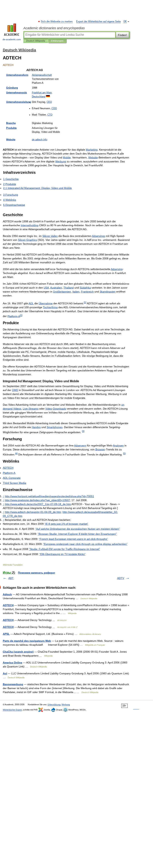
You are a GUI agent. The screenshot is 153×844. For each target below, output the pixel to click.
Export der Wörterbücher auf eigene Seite (98, 21)
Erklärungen (57, 41)
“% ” (66, 523)
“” (77, 528)
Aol (5, 673)
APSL (6, 633)
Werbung (66, 704)
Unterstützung (54, 704)
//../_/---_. (38, 504)
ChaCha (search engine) (18, 651)
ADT (11, 578)
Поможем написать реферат (36, 572)
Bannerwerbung (13, 684)
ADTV (120, 578)
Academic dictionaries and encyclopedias (54, 28)
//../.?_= (37, 500)
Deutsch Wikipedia (35, 41)
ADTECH (8, 605)
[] (85, 302)
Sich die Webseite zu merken (57, 21)
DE (125, 21)
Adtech (7, 594)
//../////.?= (49, 496)
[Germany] (48, 96)
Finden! (122, 35)
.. (39, 139)
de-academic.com (12, 39)
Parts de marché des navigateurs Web (27, 640)
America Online (12, 662)
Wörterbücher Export (12, 710)
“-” (77, 533)
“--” (64, 549)
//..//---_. (33, 511)
